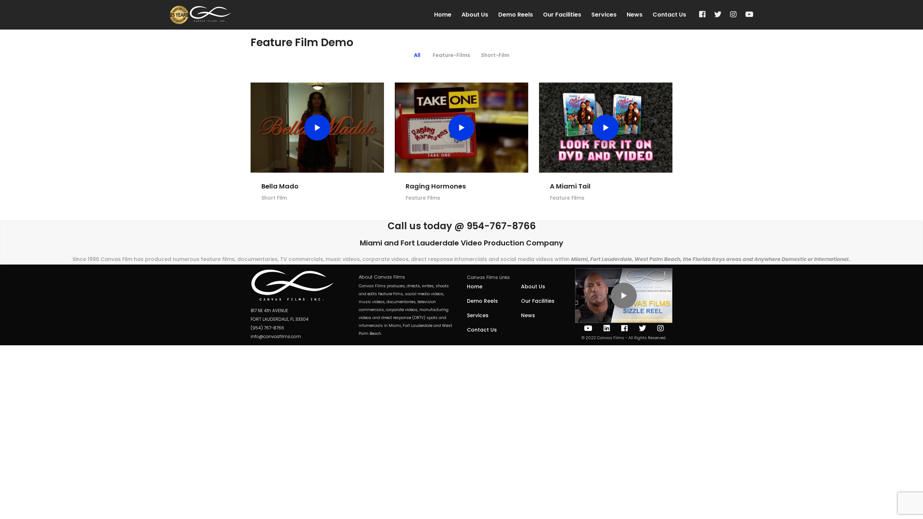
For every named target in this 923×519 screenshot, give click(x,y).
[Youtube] (588, 328)
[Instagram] (733, 15)
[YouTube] (749, 15)
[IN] (607, 328)
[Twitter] (718, 15)
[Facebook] (702, 15)
